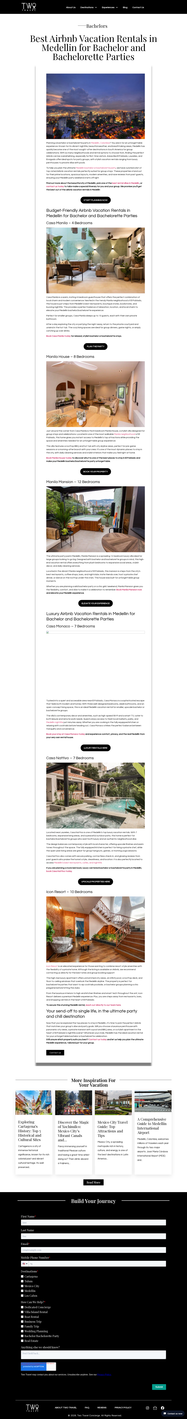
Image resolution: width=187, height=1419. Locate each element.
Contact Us (138, 7)
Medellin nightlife (54, 722)
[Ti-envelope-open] (155, 1407)
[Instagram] (147, 1407)
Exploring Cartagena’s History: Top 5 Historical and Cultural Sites (29, 1131)
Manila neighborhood (124, 434)
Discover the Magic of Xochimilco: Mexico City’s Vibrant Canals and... (73, 1131)
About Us (71, 7)
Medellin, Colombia (100, 143)
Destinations (87, 7)
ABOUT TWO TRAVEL (66, 1408)
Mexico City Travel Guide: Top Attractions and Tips (113, 1129)
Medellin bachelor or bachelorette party (96, 168)
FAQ (87, 1408)
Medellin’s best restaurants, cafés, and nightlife (78, 863)
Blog (125, 7)
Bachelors (96, 26)
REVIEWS (102, 1408)
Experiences (108, 7)
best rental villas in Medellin (125, 183)
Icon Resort (52, 966)
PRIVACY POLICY (123, 1408)
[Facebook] (162, 1407)
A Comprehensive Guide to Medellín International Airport (151, 1126)
